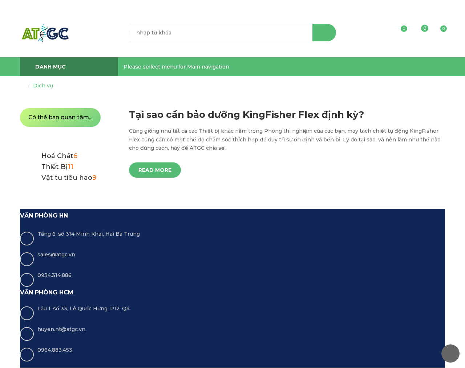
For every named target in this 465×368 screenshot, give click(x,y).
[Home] (22, 86)
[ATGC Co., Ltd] (45, 33)
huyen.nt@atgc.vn (61, 329)
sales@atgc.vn (56, 254)
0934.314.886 (54, 275)
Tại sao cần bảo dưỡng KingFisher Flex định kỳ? (246, 114)
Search (324, 32)
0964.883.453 (54, 350)
